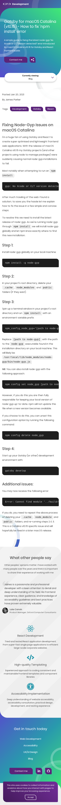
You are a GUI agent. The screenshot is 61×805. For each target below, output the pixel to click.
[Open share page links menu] (33, 60)
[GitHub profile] (48, 771)
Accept (31, 797)
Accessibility (31, 745)
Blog (30, 758)
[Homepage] (15, 3)
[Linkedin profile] (39, 771)
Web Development (30, 739)
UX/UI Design (31, 752)
